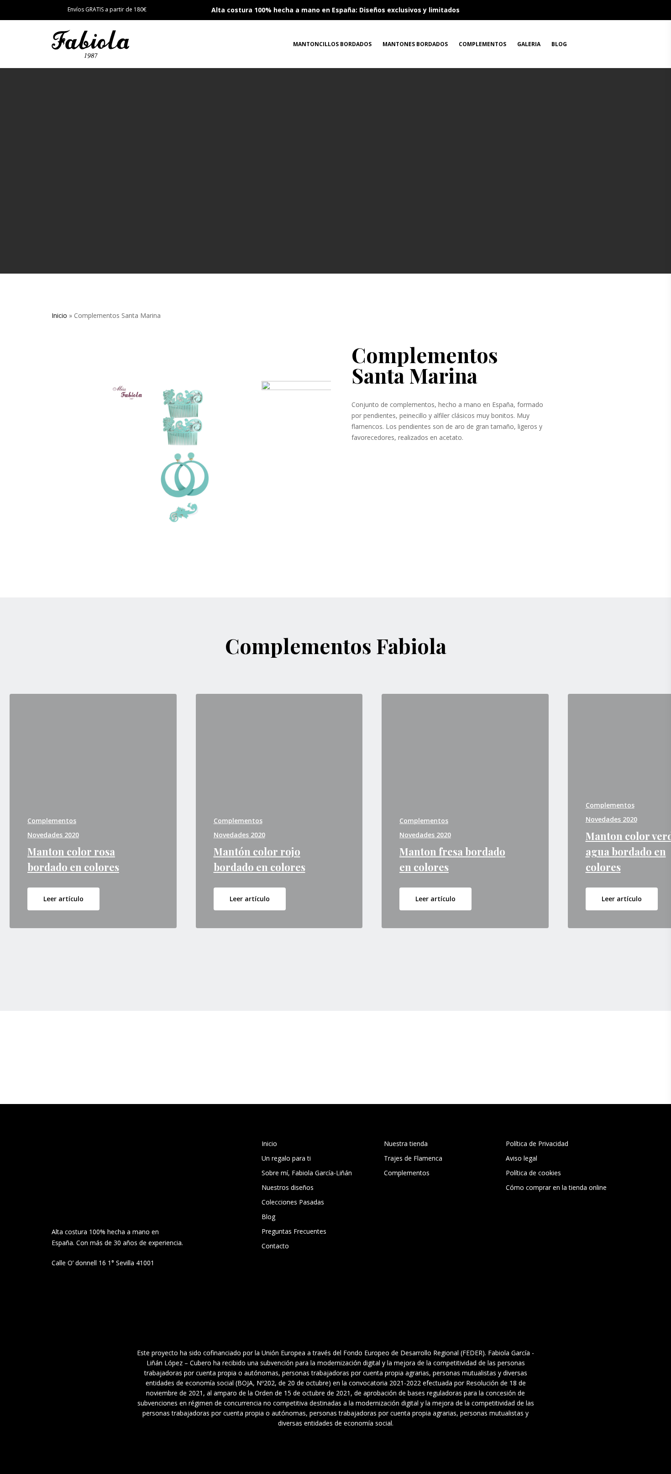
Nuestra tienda (406, 1143)
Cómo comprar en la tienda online (556, 1187)
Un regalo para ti (287, 1158)
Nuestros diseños (288, 1187)
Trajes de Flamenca (413, 1158)
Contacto (275, 1246)
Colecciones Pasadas (293, 1202)
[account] (591, 44)
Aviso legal (521, 1158)
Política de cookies (533, 1172)
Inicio (59, 315)
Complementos (407, 1172)
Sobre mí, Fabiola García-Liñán (307, 1172)
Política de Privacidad (537, 1143)
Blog (268, 1216)
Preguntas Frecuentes (294, 1231)
